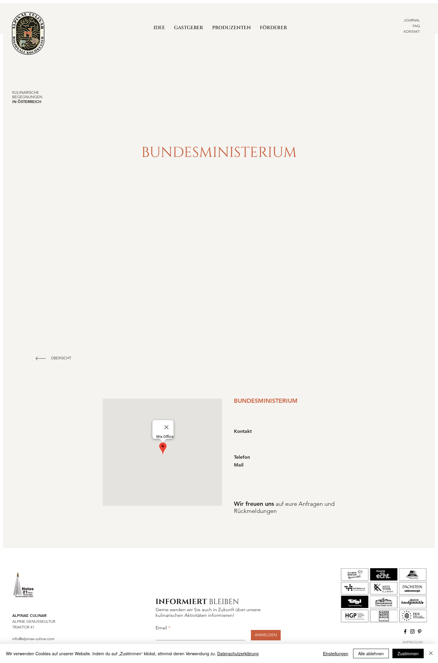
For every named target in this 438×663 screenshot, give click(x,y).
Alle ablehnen (371, 653)
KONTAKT (412, 31)
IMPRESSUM (413, 642)
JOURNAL (412, 20)
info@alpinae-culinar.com (33, 639)
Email (161, 627)
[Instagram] (412, 631)
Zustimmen (408, 653)
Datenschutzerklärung (238, 653)
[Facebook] (405, 631)
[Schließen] (430, 653)
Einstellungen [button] (335, 653)
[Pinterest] (420, 631)
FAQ (416, 26)
